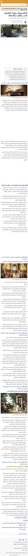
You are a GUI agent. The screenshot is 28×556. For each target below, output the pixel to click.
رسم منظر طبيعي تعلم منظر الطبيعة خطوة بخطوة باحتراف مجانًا (14, 528)
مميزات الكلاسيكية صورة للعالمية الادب (16, 79)
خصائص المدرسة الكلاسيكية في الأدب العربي (15, 74)
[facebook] (26, 540)
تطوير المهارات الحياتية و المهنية (20, 544)
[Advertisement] (14, 53)
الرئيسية (25, 8)
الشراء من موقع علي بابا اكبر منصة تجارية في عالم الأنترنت (14, 463)
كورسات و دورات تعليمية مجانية (20, 548)
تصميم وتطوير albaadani (14, 555)
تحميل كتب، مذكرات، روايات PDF (20, 542)
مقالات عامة (24, 550)
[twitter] (23, 540)
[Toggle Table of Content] (24, 69)
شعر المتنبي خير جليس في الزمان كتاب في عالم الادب (14, 258)
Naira (12, 21)
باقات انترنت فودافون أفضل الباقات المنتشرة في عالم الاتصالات (14, 334)
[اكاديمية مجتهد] (26, 1)
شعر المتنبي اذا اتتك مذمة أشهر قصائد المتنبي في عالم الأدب (15, 388)
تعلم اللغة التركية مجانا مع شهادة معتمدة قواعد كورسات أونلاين (14, 524)
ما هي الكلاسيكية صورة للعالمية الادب (16, 76)
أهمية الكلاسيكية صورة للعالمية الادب (17, 78)
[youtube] (20, 540)
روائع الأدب (25, 546)
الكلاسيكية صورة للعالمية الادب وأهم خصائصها (15, 71)
